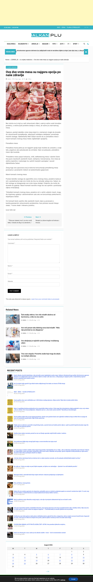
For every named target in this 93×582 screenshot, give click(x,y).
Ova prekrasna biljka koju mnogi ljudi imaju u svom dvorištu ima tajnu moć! (35, 441)
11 (25, 557)
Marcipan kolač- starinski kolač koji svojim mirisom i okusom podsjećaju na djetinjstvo (38, 474)
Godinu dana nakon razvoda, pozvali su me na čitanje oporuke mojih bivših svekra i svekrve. (40, 433)
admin (9, 79)
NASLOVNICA (11, 44)
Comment (11, 243)
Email (10, 273)
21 (60, 560)
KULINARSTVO (22, 44)
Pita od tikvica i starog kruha (22, 483)
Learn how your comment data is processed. (45, 299)
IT (68, 44)
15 (72, 557)
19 (36, 560)
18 (25, 560)
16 (83, 557)
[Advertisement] (46, 12)
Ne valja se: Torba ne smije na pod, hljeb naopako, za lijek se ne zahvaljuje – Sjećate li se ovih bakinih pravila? (45, 466)
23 (83, 560)
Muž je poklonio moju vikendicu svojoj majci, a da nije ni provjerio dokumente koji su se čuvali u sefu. (43, 499)
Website (10, 281)
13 (48, 557)
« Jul (47, 571)
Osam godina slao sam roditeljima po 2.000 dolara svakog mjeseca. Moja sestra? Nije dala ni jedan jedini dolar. (55, 27)
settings (63, 580)
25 (25, 563)
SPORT (75, 44)
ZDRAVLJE (35, 44)
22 (72, 560)
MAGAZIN (45, 44)
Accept (73, 579)
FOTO (54, 44)
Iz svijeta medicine (11, 67)
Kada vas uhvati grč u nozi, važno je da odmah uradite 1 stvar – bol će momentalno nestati (40, 532)
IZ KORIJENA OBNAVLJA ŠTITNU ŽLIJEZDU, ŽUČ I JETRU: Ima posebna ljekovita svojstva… (40, 524)
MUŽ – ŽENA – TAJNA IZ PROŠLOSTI (24, 392)
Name (10, 266)
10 (13, 557)
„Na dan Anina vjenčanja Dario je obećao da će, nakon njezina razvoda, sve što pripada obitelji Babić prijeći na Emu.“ (47, 458)
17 (13, 560)
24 (13, 563)
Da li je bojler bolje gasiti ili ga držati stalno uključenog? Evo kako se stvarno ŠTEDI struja (39, 383)
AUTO (61, 44)
